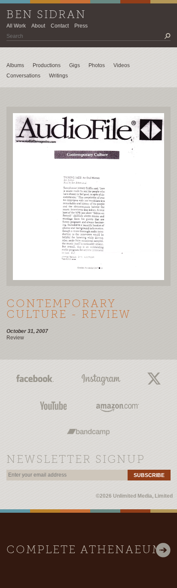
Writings (58, 76)
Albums (15, 65)
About (38, 26)
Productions (47, 65)
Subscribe (149, 475)
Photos (96, 65)
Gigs (74, 65)
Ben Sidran (46, 15)
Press (81, 26)
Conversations (23, 76)
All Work (16, 26)
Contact (60, 26)
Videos (121, 65)
